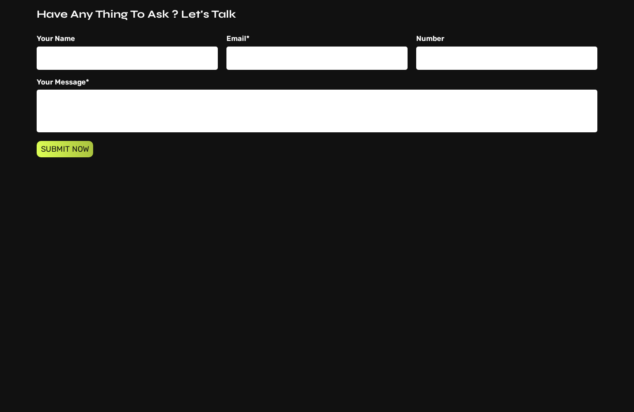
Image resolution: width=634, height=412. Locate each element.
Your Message (63, 82)
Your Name (56, 38)
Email (237, 38)
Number (430, 38)
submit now (65, 149)
